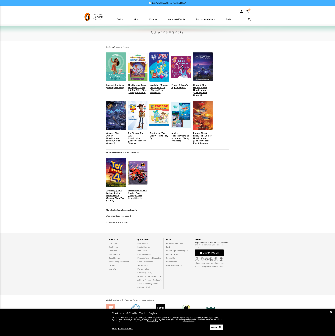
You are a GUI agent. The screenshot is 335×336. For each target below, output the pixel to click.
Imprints (112, 269)
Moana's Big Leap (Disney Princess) (115, 86)
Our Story (113, 243)
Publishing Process (174, 243)
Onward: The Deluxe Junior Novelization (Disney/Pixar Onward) (200, 90)
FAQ (168, 247)
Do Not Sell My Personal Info (149, 276)
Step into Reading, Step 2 (118, 216)
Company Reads (144, 254)
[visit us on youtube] (207, 259)
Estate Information (174, 265)
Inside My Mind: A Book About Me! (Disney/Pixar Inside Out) (159, 89)
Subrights (170, 258)
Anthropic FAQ (143, 287)
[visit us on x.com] (202, 259)
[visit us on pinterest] (216, 259)
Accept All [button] (216, 327)
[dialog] (167, 322)
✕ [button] (331, 312)
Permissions (171, 261)
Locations (113, 250)
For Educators (172, 254)
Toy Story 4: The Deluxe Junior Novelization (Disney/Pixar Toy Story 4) (115, 195)
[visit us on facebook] (197, 259)
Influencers (142, 250)
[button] (119, 19)
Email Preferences (145, 261)
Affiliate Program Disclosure (149, 280)
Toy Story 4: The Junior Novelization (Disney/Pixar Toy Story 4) (137, 138)
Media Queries (143, 247)
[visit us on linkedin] (211, 259)
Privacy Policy (143, 269)
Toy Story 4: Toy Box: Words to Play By (159, 136)
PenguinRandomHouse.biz (149, 258)
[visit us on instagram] (221, 259)
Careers (112, 265)
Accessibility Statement (119, 261)
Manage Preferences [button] (122, 328)
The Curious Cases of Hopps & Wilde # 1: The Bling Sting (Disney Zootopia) (137, 89)
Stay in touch (210, 252)
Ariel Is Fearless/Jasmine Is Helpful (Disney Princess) (180, 137)
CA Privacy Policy (144, 272)
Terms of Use (143, 265)
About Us (113, 240)
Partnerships (143, 243)
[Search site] (249, 19)
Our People (113, 247)
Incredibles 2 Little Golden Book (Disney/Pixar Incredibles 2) (137, 194)
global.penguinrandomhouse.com (210, 263)
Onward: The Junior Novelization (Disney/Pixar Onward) (113, 138)
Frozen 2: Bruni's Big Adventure (179, 86)
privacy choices (188, 321)
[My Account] (241, 10)
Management (114, 254)
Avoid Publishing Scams (147, 283)
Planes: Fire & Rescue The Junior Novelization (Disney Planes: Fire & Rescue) (202, 138)
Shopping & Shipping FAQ (177, 250)
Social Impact (114, 258)
